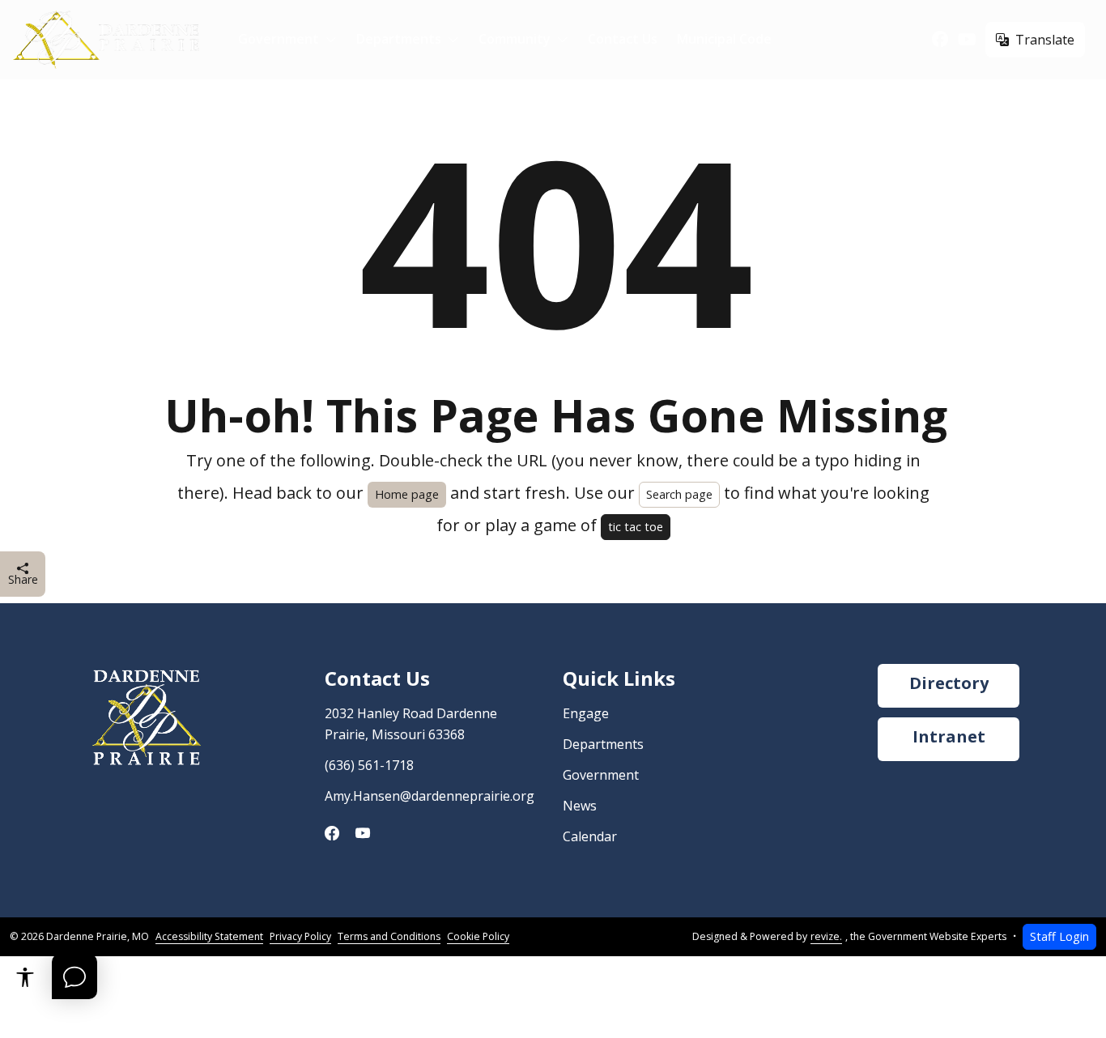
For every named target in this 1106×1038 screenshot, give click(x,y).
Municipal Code (724, 39)
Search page (679, 494)
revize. (826, 936)
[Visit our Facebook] (940, 40)
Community (515, 39)
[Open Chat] (74, 976)
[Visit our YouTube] (967, 40)
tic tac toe (635, 526)
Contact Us (622, 39)
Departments (398, 39)
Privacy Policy (300, 936)
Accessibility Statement (209, 936)
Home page (407, 494)
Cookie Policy (478, 936)
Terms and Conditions (389, 936)
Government (278, 39)
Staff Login (1059, 936)
